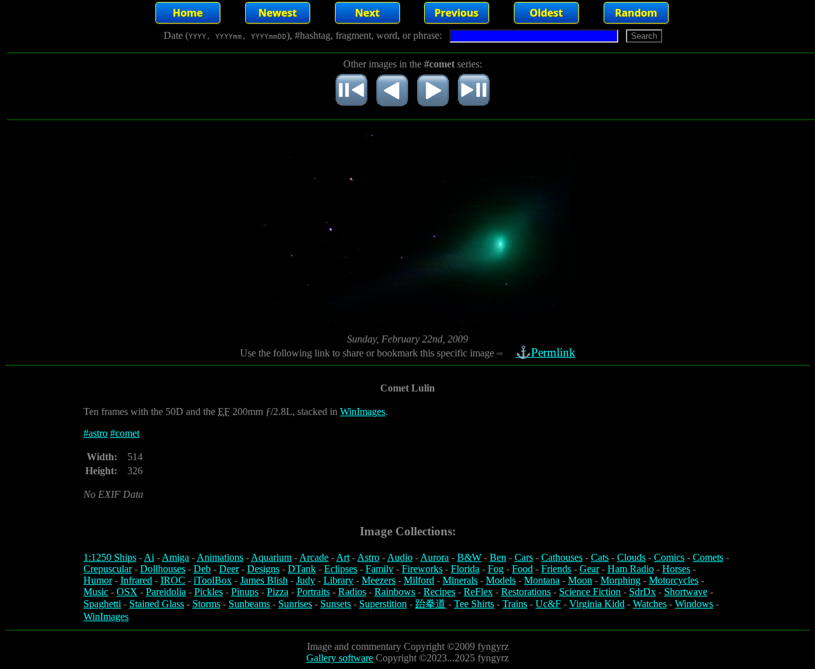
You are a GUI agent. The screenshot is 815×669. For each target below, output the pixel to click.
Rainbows (394, 591)
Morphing (620, 580)
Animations (220, 557)
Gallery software (339, 657)
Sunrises (295, 603)
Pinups (245, 591)
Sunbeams (249, 603)
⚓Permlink (546, 352)
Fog (496, 568)
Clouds (631, 557)
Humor (97, 580)
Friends (556, 568)
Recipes (439, 591)
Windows (694, 603)
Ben (498, 557)
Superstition (383, 603)
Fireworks (422, 568)
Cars (523, 557)
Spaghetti (102, 603)
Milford (419, 580)
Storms (206, 603)
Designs (263, 568)
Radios (352, 591)
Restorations (526, 591)
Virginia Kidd (597, 603)
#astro (95, 433)
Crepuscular (107, 568)
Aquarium (271, 557)
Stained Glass (156, 603)
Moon (580, 580)
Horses (676, 568)
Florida (465, 568)
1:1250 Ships (109, 557)
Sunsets (335, 603)
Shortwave (685, 591)
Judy (305, 580)
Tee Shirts (474, 603)
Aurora (434, 557)
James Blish (264, 580)
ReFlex (478, 591)
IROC (172, 580)
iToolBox (213, 580)
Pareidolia (166, 591)
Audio (400, 557)
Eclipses (340, 568)
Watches (650, 603)
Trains (514, 603)
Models (501, 580)
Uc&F (548, 603)
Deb (202, 568)
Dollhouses (162, 568)
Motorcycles (673, 580)
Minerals (460, 580)
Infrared (136, 580)
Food (522, 568)
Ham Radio (630, 568)
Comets (708, 557)
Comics (669, 557)
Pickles (208, 591)
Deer (229, 568)
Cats (600, 557)
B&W (469, 557)
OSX (127, 591)
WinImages (362, 411)
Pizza (277, 591)
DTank (302, 568)
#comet (124, 433)
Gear (589, 568)
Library (338, 580)
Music (95, 591)
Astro (368, 557)
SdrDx (642, 591)
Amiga (175, 557)
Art (343, 557)
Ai (149, 557)
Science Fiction (590, 591)
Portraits (313, 591)
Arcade (314, 557)
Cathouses (562, 557)
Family (379, 568)
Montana (542, 580)
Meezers (378, 580)
